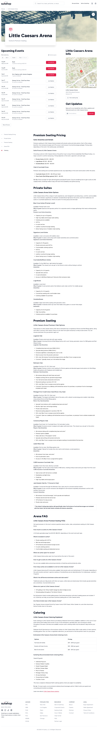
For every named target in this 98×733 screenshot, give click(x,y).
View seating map (73, 97)
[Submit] (35, 3)
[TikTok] (8, 710)
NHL (26, 713)
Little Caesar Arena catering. (51, 691)
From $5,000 (51, 62)
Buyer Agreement (88, 704)
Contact (71, 713)
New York (42, 704)
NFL (26, 704)
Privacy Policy (87, 710)
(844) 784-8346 (6, 707)
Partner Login (58, 721)
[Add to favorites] (93, 14)
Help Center (57, 715)
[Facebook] (2, 710)
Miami (41, 710)
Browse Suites (75, 3)
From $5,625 (51, 74)
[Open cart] (92, 3)
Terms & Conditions (88, 713)
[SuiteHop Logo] (6, 3)
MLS (26, 715)
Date (7, 57)
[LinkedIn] (11, 710)
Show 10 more (6, 125)
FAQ (55, 718)
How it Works (58, 713)
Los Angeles (43, 707)
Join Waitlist (51, 81)
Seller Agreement (88, 707)
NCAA (27, 721)
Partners (71, 710)
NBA (26, 707)
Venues (3, 9)
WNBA (27, 718)
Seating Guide (58, 710)
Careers (71, 707)
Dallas (41, 713)
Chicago (42, 718)
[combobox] (49, 3)
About (71, 704)
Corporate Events (59, 707)
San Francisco (44, 715)
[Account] (95, 3)
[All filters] (2, 57)
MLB (26, 710)
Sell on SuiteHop (85, 3)
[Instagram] (5, 710)
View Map (91, 85)
